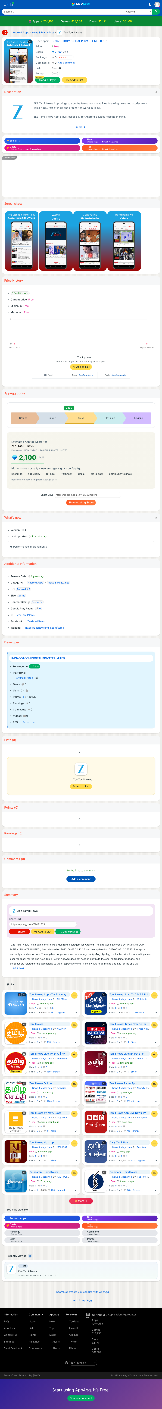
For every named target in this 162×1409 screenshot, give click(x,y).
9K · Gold (51, 1131)
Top (51, 1328)
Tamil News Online (40, 1083)
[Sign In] (157, 4)
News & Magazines (40, 999)
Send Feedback (13, 1348)
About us (9, 1328)
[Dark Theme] (150, 4)
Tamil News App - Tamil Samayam (49, 994)
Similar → (15, 140)
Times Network (145, 1029)
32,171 (102, 21)
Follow (36, 666)
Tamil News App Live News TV (127, 1112)
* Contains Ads (20, 293)
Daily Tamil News (119, 1142)
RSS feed (18, 968)
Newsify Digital (144, 1088)
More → (82, 1200)
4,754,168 (47, 21)
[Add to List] (74, 995)
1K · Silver (131, 1042)
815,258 (76, 21)
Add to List (76, 80)
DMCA (37, 1375)
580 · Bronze (133, 1101)
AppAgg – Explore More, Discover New (138, 1375)
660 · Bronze (53, 1042)
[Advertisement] (81, 176)
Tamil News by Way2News (45, 1112)
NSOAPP (61, 1029)
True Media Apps (65, 1058)
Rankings (34, 1341)
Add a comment (66, 62)
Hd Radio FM (143, 1117)
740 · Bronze (133, 1131)
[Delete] (30, 1256)
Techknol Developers (148, 1147)
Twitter (73, 1341)
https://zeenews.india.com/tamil (44, 627)
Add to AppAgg (82, 1300)
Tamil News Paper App (123, 1083)
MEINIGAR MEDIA (66, 1147)
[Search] (156, 12)
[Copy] (156, 92)
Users (32, 1321)
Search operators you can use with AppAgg (82, 1291)
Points (32, 1334)
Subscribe (28, 722)
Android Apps (24, 677)
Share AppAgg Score (81, 502)
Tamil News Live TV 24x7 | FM (47, 1053)
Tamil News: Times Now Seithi (127, 1024)
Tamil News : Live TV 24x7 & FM (128, 994)
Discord (74, 1348)
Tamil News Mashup (41, 1142)
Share (21, 931)
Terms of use (10, 1375)
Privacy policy (25, 1375)
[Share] (5, 32)
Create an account (81, 1398)
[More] (76, 1012)
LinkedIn (74, 1328)
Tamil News (36, 1024)
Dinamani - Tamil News (123, 1172)
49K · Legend (57, 1012)
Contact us (10, 1334)
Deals (52, 1334)
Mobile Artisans (145, 999)
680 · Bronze (53, 1071)
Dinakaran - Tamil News (43, 1172)
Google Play (46, 80)
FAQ (6, 1321)
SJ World (61, 1088)
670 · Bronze (133, 1190)
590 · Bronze (53, 1101)
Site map (9, 1341)
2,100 (61, 51)
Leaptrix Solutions (146, 1058)
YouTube (74, 1321)
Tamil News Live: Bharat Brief (127, 1053)
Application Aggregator (122, 1314)
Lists (31, 1328)
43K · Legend (57, 1190)
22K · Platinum (136, 1012)
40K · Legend (137, 1160)
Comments (35, 1348)
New (52, 1321)
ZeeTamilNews (25, 615)
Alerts (56, 1341)
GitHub (73, 1334)
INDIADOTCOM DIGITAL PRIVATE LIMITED (38, 658)
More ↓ (81, 126)
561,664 (128, 21)
